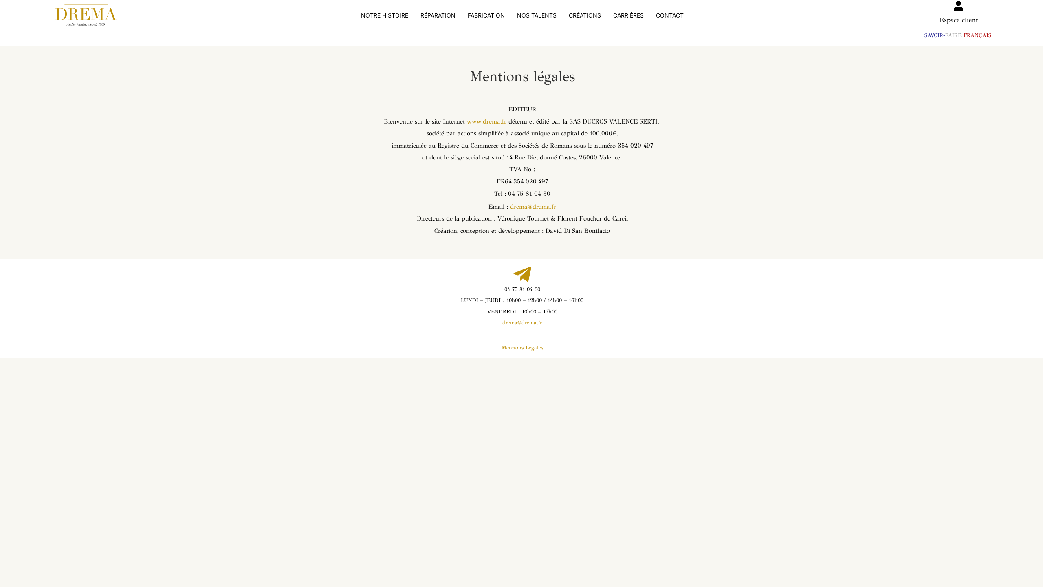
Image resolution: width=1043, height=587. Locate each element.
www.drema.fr (487, 121)
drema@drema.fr (533, 206)
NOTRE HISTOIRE (384, 15)
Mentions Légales (522, 347)
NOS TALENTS (537, 15)
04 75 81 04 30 (522, 289)
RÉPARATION (437, 15)
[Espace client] (958, 6)
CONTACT (670, 15)
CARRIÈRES (628, 15)
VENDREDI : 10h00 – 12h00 (522, 312)
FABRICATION (486, 15)
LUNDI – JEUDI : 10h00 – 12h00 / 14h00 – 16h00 (522, 300)
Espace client (959, 20)
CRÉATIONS (585, 15)
